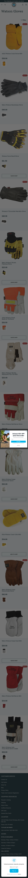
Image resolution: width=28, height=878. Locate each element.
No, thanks (18, 445)
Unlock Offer (18, 441)
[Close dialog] (26, 431)
